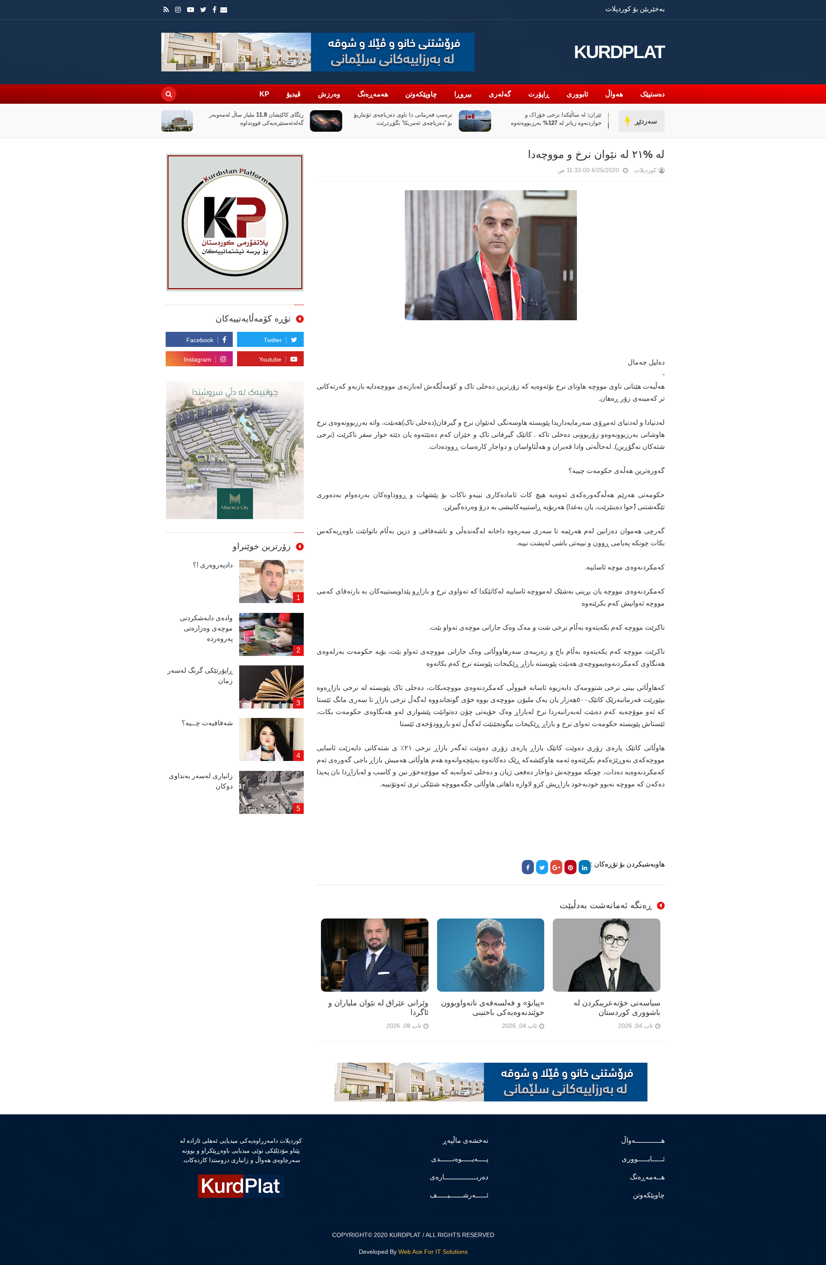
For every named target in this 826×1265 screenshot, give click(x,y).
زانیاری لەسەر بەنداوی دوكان (201, 781)
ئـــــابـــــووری (643, 1159)
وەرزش (329, 94)
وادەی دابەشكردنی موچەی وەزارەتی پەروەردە (206, 628)
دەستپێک (652, 94)
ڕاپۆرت (538, 94)
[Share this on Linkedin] (585, 867)
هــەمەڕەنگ (647, 1177)
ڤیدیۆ (294, 94)
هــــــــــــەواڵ (643, 1140)
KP (264, 94)
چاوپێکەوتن (421, 94)
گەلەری (500, 94)
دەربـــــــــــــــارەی (459, 1177)
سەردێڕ (646, 121)
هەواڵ (614, 94)
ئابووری (577, 94)
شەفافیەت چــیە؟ (207, 723)
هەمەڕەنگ (373, 94)
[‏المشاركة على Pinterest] (570, 867)
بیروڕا (463, 94)
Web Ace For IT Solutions (433, 1251)
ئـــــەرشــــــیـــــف (459, 1195)
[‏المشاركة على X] (542, 867)
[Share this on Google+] (556, 867)
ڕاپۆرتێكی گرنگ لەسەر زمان (200, 675)
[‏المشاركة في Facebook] (528, 867)
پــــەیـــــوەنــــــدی (459, 1159)
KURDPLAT (619, 52)
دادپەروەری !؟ (213, 565)
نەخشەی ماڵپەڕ (465, 1140)
